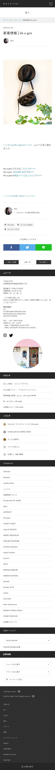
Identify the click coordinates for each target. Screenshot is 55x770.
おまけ (5, 715)
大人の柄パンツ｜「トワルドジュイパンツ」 (20, 390)
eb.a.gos (11, 225)
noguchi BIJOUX (10, 530)
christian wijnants (10, 547)
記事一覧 (27, 262)
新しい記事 (12, 262)
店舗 (4, 732)
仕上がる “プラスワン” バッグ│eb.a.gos (23, 424)
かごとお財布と (14, 439)
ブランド (6, 726)
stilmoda (6, 472)
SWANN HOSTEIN (10, 576)
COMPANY (7, 749)
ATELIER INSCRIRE (11, 541)
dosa (5, 506)
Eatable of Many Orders (12, 610)
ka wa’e (6, 558)
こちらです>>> (28, 168)
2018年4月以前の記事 (11, 647)
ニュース (6, 489)
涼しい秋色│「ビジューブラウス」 (16, 384)
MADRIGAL (11, 4)
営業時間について (10, 495)
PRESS (6, 743)
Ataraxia (6, 477)
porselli (6, 581)
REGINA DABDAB (10, 570)
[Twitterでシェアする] (27, 247)
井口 (16, 209)
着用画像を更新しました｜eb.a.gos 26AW (19, 396)
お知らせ (6, 704)
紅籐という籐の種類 (15, 454)
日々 (4, 710)
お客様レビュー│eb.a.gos (13, 407)
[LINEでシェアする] (44, 247)
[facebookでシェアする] (11, 247)
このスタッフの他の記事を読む (28, 213)
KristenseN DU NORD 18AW (19, 432)
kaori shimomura (10, 604)
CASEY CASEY (9, 524)
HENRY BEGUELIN (11, 535)
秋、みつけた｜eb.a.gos (12, 401)
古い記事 (43, 262)
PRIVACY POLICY (9, 754)
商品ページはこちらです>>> (28, 175)
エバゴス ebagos (26, 225)
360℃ (5, 564)
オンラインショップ (10, 738)
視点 (4, 721)
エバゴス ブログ (13, 229)
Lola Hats (7, 599)
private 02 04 (8, 587)
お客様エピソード (10, 622)
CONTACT (7, 760)
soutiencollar (8, 483)
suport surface (9, 553)
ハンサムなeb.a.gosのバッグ (17, 145)
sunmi (5, 593)
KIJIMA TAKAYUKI (10, 616)
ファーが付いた (14, 447)
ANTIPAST (7, 512)
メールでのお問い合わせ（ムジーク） (20, 196)
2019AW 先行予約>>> (24, 172)
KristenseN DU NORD (12, 501)
